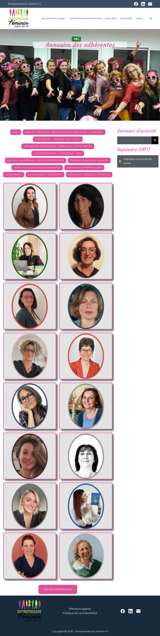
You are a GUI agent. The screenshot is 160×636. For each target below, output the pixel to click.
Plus (139, 18)
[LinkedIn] (143, 4)
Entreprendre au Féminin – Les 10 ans (93, 18)
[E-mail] (150, 4)
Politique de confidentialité (80, 613)
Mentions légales (80, 608)
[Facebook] (136, 4)
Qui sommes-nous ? (53, 18)
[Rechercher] (151, 18)
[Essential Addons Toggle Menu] (155, 140)
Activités (126, 18)
